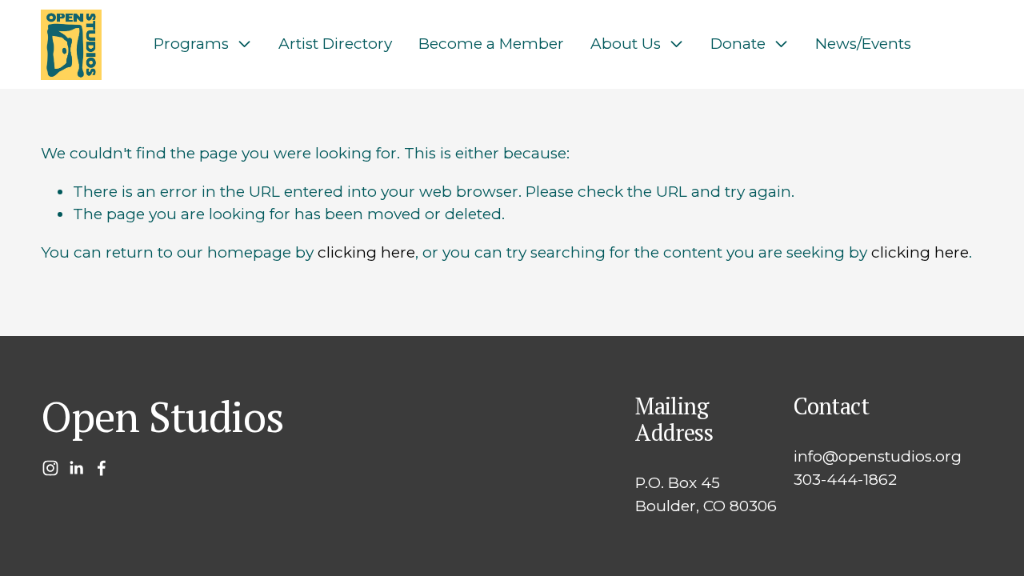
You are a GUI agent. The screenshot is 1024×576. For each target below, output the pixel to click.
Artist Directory (335, 43)
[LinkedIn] (76, 468)
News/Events (863, 43)
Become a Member (491, 43)
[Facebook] (102, 468)
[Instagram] (50, 468)
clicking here (366, 252)
